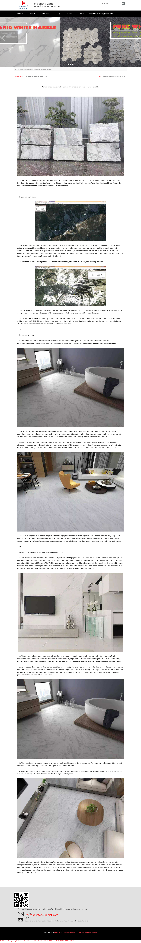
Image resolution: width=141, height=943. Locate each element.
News (69, 13)
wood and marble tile (46, 940)
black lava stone (30, 940)
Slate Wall (60, 940)
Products (45, 13)
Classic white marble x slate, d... (114, 77)
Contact (81, 13)
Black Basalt (4, 940)
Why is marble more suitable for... (35, 77)
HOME (17, 69)
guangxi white (16, 940)
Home (20, 13)
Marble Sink (70, 940)
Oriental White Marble (30, 69)
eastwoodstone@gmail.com (101, 13)
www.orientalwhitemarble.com (66, 932)
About (32, 13)
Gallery (57, 13)
